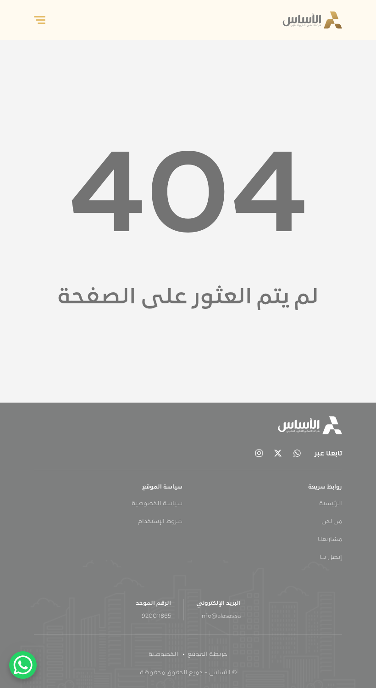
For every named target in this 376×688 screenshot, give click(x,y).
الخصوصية (163, 654)
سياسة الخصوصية (157, 503)
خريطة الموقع (207, 654)
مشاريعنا (330, 539)
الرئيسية (330, 503)
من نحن (331, 521)
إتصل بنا (331, 557)
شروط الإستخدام (160, 521)
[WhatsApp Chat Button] (23, 665)
